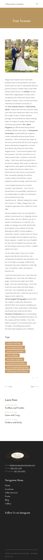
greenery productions (15, 351)
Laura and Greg (12, 415)
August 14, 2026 (11, 419)
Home (7, 485)
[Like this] (37, 378)
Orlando (26, 91)
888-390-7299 (16, 468)
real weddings (12, 355)
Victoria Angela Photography (15, 299)
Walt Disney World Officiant (17, 371)
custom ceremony (14, 343)
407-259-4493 (19, 471)
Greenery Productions (13, 314)
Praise (7, 496)
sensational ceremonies (16, 363)
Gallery (8, 503)
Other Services (11, 492)
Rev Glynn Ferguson (14, 359)
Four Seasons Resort (16, 106)
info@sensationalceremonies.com (22, 465)
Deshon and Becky (13, 422)
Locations (9, 489)
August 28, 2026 (11, 405)
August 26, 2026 (11, 412)
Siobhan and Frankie (14, 407)
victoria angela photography (17, 367)
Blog (7, 500)
